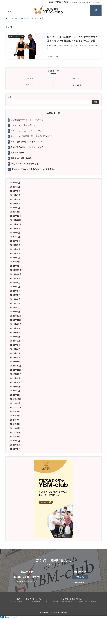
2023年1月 (15, 361)
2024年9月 (15, 278)
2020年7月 (15, 441)
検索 (10, 97)
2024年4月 (15, 299)
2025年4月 (15, 249)
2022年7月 (15, 386)
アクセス (98, 2)
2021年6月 (15, 424)
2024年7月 (15, 287)
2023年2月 (15, 357)
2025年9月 (15, 228)
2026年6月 (15, 191)
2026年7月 (15, 187)
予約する (80, 577)
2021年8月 (15, 416)
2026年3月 (15, 203)
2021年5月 (15, 428)
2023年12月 (15, 316)
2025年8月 (15, 232)
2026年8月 (15, 183)
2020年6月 (15, 445)
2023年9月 (15, 328)
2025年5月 (15, 245)
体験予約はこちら (8, 617)
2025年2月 (15, 257)
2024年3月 (15, 303)
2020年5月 (15, 449)
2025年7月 (15, 237)
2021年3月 (15, 436)
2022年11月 (15, 370)
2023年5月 (15, 345)
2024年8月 (15, 282)
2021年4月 (15, 432)
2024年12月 (15, 266)
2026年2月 (15, 208)
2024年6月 (15, 291)
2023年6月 (15, 341)
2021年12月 (15, 399)
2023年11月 (15, 320)
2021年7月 (15, 420)
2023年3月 (15, 353)
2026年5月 (15, 195)
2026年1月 (15, 212)
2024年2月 (15, 307)
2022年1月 (15, 395)
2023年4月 (15, 349)
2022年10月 (15, 374)
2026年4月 (15, 199)
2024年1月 (15, 312)
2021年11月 (15, 403)
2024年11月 (15, 270)
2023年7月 (15, 337)
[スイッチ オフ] (96, 10)
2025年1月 (15, 262)
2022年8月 (15, 382)
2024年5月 (15, 295)
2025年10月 (15, 224)
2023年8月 (15, 332)
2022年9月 (15, 378)
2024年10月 (15, 274)
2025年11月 (15, 220)
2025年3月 (15, 253)
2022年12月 (15, 366)
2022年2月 (15, 391)
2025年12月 (15, 216)
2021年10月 (15, 407)
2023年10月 (15, 324)
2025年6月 (15, 241)
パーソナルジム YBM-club (57, 612)
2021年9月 (15, 411)
